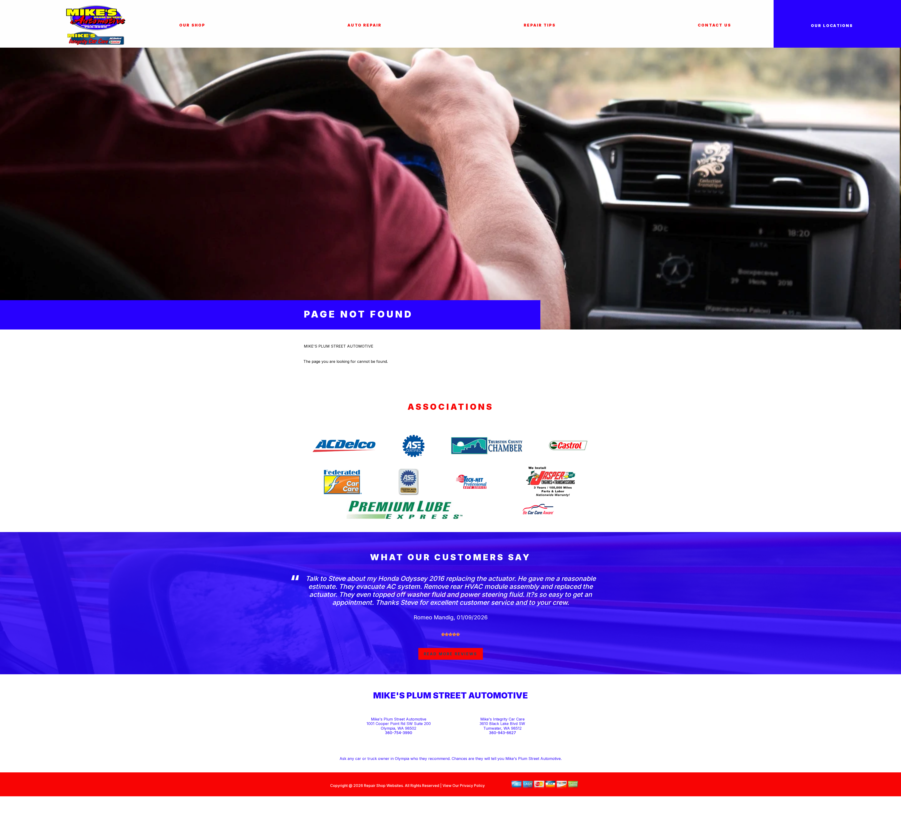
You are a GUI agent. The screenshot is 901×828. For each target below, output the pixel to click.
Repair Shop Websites (383, 785)
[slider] (450, 634)
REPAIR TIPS (540, 25)
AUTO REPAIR (364, 25)
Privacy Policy (472, 785)
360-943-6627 (502, 733)
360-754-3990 (398, 733)
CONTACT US (714, 25)
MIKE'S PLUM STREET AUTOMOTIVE (338, 346)
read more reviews (450, 654)
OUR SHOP (192, 25)
